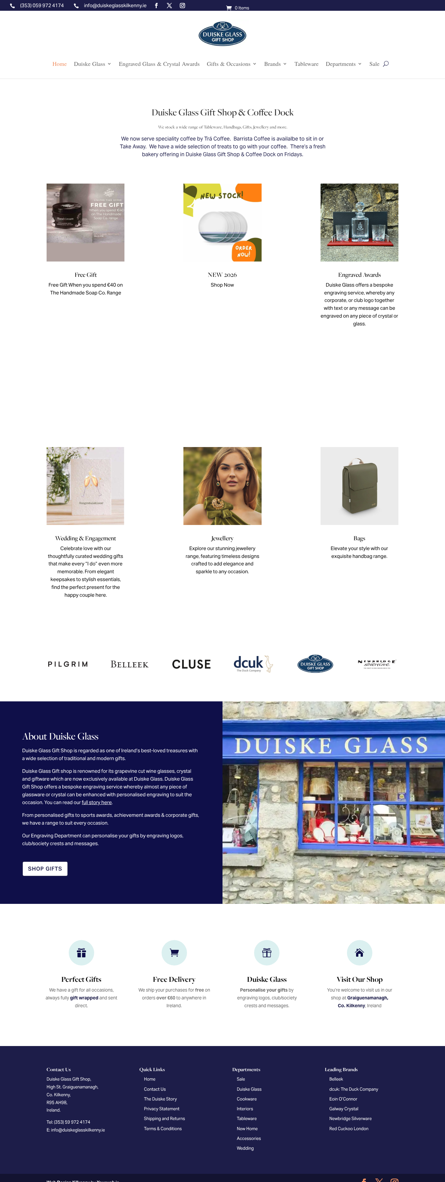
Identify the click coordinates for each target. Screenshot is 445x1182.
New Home (247, 1128)
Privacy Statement (161, 1109)
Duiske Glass (89, 63)
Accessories (249, 1138)
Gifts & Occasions (229, 63)
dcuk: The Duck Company (353, 1089)
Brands (272, 63)
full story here (97, 802)
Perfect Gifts (81, 979)
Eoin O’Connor (343, 1099)
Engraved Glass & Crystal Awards (159, 63)
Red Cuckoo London (348, 1128)
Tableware (306, 63)
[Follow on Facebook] (156, 5)
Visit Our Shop (360, 979)
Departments (341, 63)
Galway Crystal (343, 1109)
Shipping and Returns (164, 1118)
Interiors (245, 1109)
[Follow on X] (169, 5)
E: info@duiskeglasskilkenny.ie (76, 1130)
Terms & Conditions (163, 1128)
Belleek (336, 1079)
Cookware (247, 1099)
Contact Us (155, 1089)
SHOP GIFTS (45, 868)
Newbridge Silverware (350, 1118)
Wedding (245, 1148)
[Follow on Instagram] (182, 5)
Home (59, 63)
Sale (374, 63)
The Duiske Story (160, 1099)
